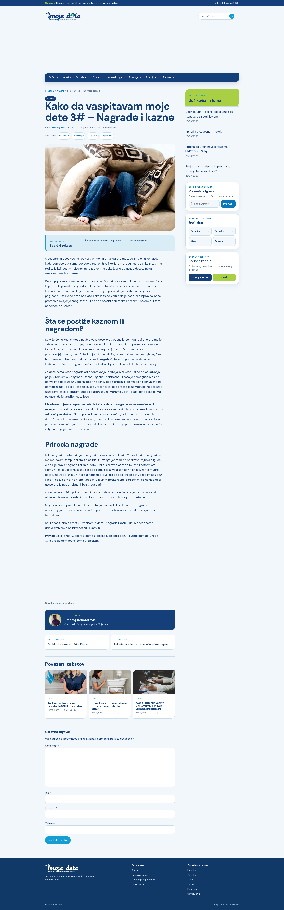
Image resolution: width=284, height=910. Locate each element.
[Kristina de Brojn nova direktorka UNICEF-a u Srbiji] (66, 682)
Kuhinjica (150, 77)
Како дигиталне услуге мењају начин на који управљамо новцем (150, 706)
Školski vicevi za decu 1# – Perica (68, 644)
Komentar (52, 745)
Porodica (81, 77)
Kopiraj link (107, 136)
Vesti (66, 77)
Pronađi (228, 204)
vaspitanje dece (64, 603)
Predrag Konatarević (63, 127)
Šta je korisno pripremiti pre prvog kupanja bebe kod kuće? (109, 706)
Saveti (60, 91)
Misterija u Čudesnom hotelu (203, 131)
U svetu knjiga (114, 77)
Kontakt (136, 870)
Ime (48, 792)
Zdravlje (134, 77)
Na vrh (224, 277)
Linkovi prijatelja (140, 875)
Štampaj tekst (200, 277)
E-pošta (93, 136)
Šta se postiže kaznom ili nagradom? (103, 240)
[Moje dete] (63, 16)
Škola (96, 77)
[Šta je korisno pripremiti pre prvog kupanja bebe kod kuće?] (110, 682)
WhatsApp (79, 136)
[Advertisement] (142, 48)
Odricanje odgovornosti (144, 879)
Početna (53, 77)
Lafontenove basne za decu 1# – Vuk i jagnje (141, 644)
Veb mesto (51, 823)
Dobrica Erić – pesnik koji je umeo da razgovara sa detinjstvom (87, 3)
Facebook (64, 136)
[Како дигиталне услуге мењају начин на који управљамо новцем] (154, 682)
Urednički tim (138, 884)
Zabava (167, 77)
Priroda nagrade (138, 240)
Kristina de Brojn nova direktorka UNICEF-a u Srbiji (64, 704)
